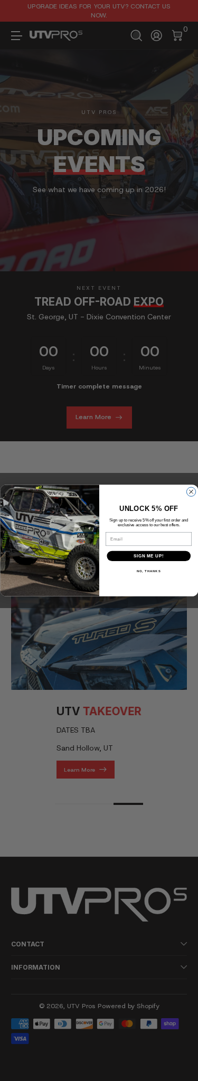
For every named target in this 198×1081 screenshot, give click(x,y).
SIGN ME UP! (148, 556)
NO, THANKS (148, 571)
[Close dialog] (190, 491)
